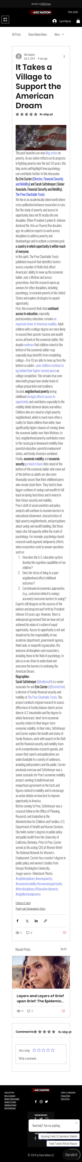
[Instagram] (41, 1102)
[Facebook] (36, 1102)
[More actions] (64, 56)
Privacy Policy (65, 1095)
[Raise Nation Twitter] (41, 1119)
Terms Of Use (65, 1098)
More (57, 34)
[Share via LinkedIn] (36, 921)
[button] (78, 20)
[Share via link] (45, 921)
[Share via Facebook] (17, 921)
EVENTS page (45, 3)
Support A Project (10, 1101)
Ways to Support (9, 1095)
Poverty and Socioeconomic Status (30, 908)
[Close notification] (76, 1123)
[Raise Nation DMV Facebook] (35, 1119)
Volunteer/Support (10, 1104)
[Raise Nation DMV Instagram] (47, 1119)
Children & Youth (23, 903)
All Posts (16, 34)
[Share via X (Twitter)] (27, 921)
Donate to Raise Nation (11, 1098)
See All (63, 949)
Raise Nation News (37, 34)
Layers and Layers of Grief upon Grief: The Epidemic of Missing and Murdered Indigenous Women (40, 998)
